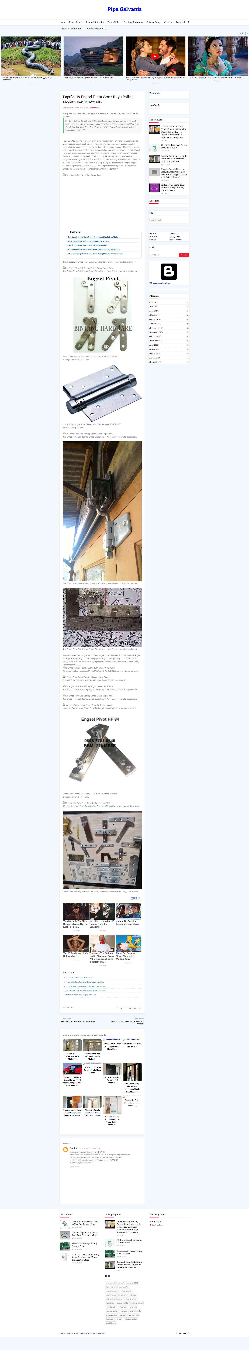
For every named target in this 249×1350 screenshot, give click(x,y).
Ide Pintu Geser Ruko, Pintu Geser (132, 1044)
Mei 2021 (169, 307)
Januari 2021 (169, 324)
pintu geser (69, 1007)
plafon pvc (123, 1311)
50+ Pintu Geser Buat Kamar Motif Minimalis (87, 245)
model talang (110, 1303)
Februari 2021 (169, 319)
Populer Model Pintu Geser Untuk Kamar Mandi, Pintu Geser (94, 249)
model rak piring (130, 1299)
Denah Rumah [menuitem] (75, 22)
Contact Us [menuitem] (181, 22)
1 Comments (94, 107)
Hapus (77, 1167)
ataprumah (69, 107)
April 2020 (169, 345)
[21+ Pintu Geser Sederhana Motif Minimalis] (72, 1045)
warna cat (118, 1319)
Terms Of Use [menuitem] (114, 22)
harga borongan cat (112, 1291)
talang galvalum (134, 1315)
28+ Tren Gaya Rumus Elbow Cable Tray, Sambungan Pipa (85, 1233)
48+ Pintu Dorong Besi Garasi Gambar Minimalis (92, 1056)
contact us (173, 234)
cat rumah (120, 1283)
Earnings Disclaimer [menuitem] (133, 22)
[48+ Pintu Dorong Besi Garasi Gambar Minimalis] (92, 1045)
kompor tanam (111, 1295)
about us (152, 234)
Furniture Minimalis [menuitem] (71, 28)
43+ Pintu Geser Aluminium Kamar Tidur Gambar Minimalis (112, 1120)
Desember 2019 (169, 362)
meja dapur (133, 1295)
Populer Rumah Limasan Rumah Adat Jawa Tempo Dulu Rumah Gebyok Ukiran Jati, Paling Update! (174, 173)
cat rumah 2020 (132, 1283)
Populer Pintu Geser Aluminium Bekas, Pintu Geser (112, 1046)
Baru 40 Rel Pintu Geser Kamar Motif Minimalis (132, 1103)
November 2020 (169, 332)
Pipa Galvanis (125, 9)
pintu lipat (133, 1307)
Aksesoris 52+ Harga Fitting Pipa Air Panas (84, 1244)
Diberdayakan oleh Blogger (160, 283)
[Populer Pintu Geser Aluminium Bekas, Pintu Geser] (112, 1040)
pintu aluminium (111, 1307)
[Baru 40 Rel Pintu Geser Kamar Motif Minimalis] (132, 1097)
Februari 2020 (169, 354)
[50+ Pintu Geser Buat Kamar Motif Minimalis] (112, 1069)
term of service (175, 240)
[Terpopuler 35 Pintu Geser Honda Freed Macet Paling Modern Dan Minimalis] (72, 1069)
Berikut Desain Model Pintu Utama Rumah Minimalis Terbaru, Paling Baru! (174, 159)
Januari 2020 (169, 358)
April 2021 (169, 311)
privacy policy (175, 237)
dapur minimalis (155, 220)
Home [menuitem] (62, 22)
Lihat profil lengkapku (156, 1225)
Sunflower (74, 1148)
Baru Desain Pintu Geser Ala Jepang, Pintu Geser (89, 241)
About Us (94, 1333)
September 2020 (169, 341)
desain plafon (123, 1287)
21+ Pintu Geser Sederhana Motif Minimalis (72, 1056)
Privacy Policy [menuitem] (153, 22)
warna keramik (111, 1323)
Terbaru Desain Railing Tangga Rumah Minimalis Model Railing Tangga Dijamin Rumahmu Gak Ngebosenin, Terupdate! (173, 132)
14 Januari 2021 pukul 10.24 (91, 1148)
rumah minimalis (135, 1311)
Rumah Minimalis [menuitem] (95, 22)
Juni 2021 (169, 302)
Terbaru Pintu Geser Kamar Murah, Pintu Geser (92, 1070)
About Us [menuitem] (168, 22)
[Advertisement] (102, 206)
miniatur (109, 1299)
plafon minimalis (111, 1311)
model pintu (118, 1299)
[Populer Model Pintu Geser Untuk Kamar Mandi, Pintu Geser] (72, 1102)
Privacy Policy (85, 1333)
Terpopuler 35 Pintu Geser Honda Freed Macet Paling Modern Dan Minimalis (72, 1081)
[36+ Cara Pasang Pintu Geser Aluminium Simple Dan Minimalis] (132, 1072)
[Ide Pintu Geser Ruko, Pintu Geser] (132, 1040)
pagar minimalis (122, 1303)
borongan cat (110, 1283)
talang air (123, 1315)
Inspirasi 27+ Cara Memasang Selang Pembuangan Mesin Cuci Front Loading (85, 1257)
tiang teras (109, 1319)
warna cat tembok (131, 1319)
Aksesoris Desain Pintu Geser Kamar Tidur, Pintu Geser (92, 1113)
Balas (71, 1167)
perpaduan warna (136, 1303)
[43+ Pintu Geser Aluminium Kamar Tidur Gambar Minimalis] (112, 1105)
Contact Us (102, 1333)
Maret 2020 (169, 349)
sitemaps (152, 240)
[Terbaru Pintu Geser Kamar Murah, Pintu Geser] (92, 1064)
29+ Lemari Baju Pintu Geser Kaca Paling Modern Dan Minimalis (95, 254)
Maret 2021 (169, 315)
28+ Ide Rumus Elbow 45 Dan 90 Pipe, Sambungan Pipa (85, 1222)
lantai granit (122, 1295)
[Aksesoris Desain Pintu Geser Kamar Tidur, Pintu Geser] (92, 1102)
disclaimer (153, 237)
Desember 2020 (169, 328)
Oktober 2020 (169, 336)
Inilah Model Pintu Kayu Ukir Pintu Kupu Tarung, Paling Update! (172, 188)
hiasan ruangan (127, 1291)
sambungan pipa (111, 1315)
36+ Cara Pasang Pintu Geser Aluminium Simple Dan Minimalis (94, 237)
